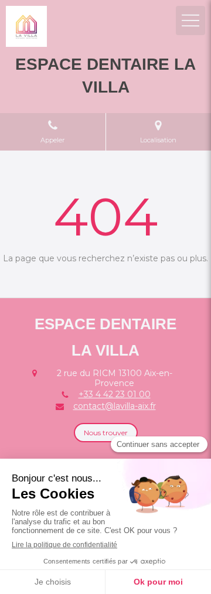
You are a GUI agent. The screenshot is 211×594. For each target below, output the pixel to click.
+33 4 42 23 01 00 (115, 394)
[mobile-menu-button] (190, 20)
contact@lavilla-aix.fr (114, 406)
